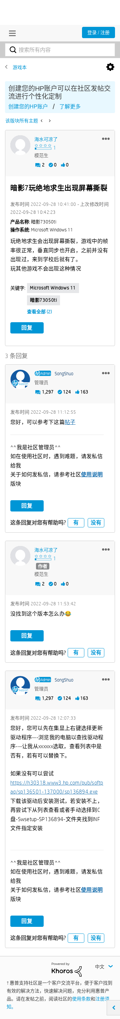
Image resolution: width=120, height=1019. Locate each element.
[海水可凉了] (20, 145)
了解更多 (70, 106)
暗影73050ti (43, 300)
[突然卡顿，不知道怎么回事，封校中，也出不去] (42, 120)
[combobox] (60, 49)
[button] (106, 138)
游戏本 (20, 67)
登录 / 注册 (98, 32)
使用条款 (81, 999)
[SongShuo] (20, 380)
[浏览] (10, 33)
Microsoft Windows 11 (53, 288)
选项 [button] (110, 67)
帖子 (70, 422)
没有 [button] (96, 522)
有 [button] (76, 522)
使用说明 (92, 474)
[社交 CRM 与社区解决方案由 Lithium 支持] (67, 969)
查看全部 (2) (39, 312)
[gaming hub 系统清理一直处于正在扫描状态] (49, 120)
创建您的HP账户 (28, 106)
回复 (27, 327)
